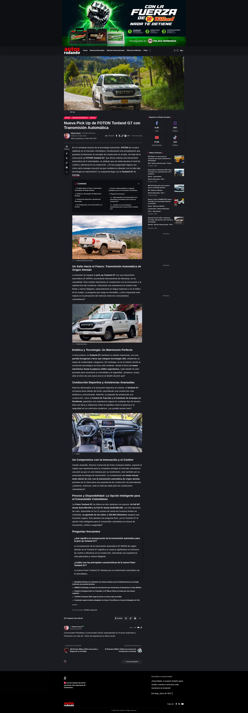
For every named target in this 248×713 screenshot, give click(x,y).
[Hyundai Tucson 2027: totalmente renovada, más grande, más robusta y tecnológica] (179, 220)
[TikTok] (141, 627)
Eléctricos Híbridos (156, 190)
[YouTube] (138, 627)
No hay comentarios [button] (132, 661)
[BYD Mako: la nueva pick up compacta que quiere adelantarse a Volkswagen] (179, 159)
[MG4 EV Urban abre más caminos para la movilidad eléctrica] (179, 188)
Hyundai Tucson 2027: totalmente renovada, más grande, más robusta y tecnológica (160, 220)
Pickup (92, 117)
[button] (150, 50)
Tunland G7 (93, 610)
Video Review (157, 211)
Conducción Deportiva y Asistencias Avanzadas (88, 200)
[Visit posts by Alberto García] (67, 136)
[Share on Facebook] (116, 135)
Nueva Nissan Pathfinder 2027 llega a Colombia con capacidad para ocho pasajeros (160, 172)
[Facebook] (157, 127)
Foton (67, 117)
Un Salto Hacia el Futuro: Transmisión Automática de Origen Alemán (88, 189)
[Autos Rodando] (72, 50)
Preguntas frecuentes (117, 194)
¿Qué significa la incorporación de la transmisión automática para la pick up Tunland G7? (123, 199)
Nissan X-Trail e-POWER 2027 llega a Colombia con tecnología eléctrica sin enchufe (160, 201)
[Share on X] (119, 135)
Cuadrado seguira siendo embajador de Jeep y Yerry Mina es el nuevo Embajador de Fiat (107, 600)
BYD (149, 163)
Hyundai (150, 224)
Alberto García (76, 133)
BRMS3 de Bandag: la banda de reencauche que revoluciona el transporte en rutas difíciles (107, 587)
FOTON (75, 175)
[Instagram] (175, 127)
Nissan (150, 176)
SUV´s (162, 179)
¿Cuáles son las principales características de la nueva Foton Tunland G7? (124, 207)
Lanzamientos (157, 176)
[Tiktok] (175, 141)
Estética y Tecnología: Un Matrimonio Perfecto (88, 195)
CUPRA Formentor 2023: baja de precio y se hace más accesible (98, 596)
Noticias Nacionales (80, 117)
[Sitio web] (135, 627)
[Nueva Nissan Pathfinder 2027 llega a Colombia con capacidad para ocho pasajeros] (179, 172)
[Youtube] (157, 141)
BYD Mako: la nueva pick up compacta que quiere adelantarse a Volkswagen (159, 158)
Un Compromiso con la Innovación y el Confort (88, 206)
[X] (179, 704)
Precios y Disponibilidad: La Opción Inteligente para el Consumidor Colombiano (123, 189)
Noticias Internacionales (159, 163)
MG (149, 190)
